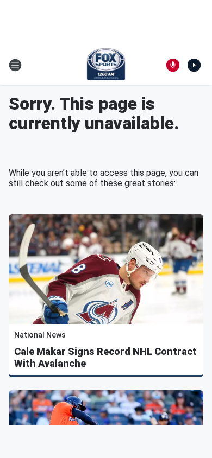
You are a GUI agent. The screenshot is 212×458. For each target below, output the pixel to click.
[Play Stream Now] (194, 65)
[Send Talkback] (172, 65)
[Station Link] (106, 65)
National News (40, 334)
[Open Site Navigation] (15, 65)
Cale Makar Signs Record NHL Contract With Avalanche (105, 357)
